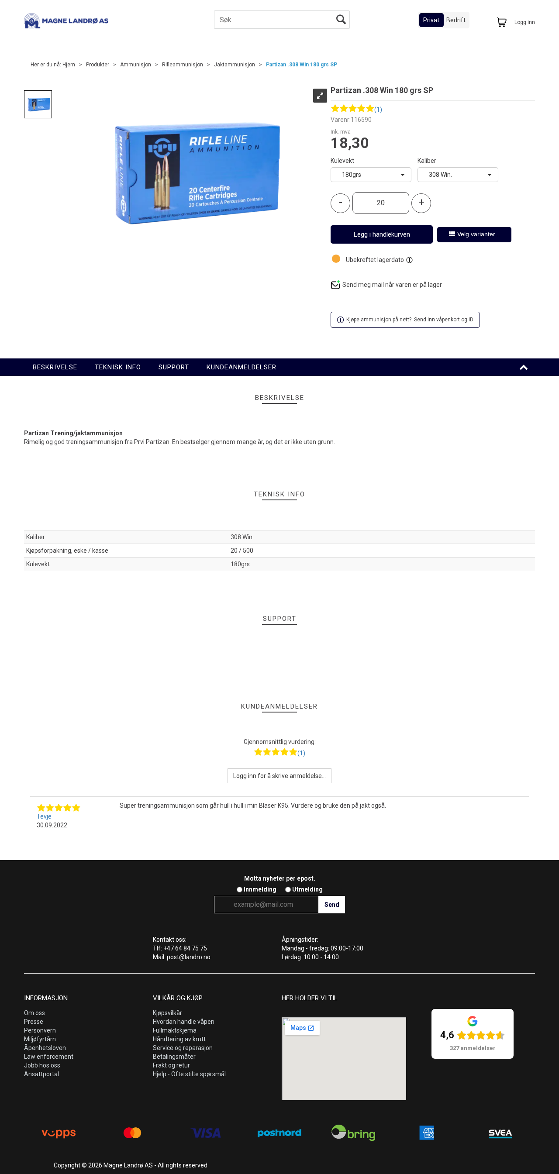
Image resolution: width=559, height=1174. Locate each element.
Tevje (44, 816)
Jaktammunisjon (234, 65)
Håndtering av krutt (179, 1039)
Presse (33, 1021)
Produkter (97, 65)
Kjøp (382, 234)
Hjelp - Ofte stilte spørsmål (189, 1074)
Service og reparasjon (183, 1047)
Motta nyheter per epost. (279, 878)
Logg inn (524, 22)
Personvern (40, 1030)
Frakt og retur (171, 1065)
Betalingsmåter (174, 1056)
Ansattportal (41, 1074)
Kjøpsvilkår (167, 1012)
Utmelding (307, 889)
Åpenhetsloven (45, 1047)
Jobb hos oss (42, 1065)
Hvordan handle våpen (183, 1021)
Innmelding (260, 889)
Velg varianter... (478, 234)
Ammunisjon (135, 65)
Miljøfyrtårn (40, 1039)
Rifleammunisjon (182, 65)
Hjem (68, 65)
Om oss (34, 1012)
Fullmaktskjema (175, 1030)
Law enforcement (48, 1056)
